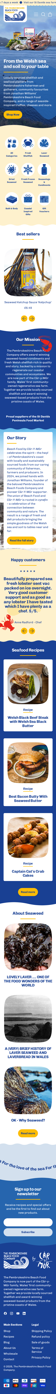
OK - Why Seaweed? (28, 1120)
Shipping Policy (42, 1331)
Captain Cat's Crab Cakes (28, 873)
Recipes (9, 1336)
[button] (43, 14)
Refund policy (41, 1336)
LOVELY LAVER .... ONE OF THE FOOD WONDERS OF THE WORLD (28, 981)
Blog (6, 1342)
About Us (10, 1348)
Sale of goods (41, 1342)
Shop (7, 1331)
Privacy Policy (41, 1357)
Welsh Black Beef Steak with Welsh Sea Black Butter (28, 721)
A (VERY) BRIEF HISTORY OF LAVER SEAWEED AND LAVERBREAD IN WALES (28, 1052)
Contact (9, 1359)
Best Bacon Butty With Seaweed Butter (28, 798)
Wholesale (11, 1353)
